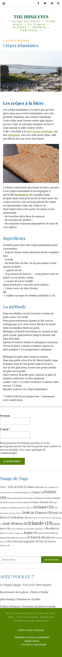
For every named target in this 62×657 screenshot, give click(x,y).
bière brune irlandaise (40, 131)
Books (42, 487)
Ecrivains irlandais (34, 498)
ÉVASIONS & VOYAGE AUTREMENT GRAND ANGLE (32, 639)
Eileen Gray (10, 502)
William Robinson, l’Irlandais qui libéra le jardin (28, 606)
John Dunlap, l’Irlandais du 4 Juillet (20, 599)
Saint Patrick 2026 (48, 533)
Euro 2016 (24, 502)
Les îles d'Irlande (18, 529)
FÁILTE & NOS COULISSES (31, 630)
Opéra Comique (16, 533)
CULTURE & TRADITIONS (17, 40)
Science (23, 538)
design (37, 492)
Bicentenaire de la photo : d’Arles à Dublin (24, 592)
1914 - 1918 (8, 487)
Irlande (40, 523)
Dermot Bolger (23, 492)
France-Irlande (41, 502)
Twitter (44, 3)
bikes (32, 487)
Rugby (30, 533)
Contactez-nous (51, 3)
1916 (22, 487)
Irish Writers (15, 523)
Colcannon (53, 487)
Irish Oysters (34, 518)
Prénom (5, 415)
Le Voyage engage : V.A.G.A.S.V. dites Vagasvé (25, 585)
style (50, 537)
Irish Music (19, 517)
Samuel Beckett (9, 537)
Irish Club (17, 513)
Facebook (37, 3)
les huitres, (22, 194)
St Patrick (36, 537)
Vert (43, 541)
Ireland (44, 507)
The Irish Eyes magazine (22, 541)
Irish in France (37, 512)
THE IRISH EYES (31, 16)
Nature (4, 533)
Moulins (52, 528)
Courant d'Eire (7, 493)
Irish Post (46, 518)
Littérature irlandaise (35, 529)
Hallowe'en (18, 507)
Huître (29, 508)
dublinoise (14, 135)
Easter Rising (15, 498)
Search (57, 3)
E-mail (5, 429)
